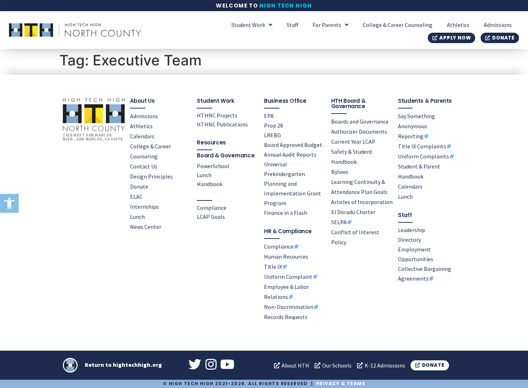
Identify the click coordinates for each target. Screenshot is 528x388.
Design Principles (151, 176)
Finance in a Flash (285, 212)
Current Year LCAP (353, 141)
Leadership (411, 230)
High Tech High (285, 5)
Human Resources (286, 256)
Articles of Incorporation (362, 201)
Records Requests (285, 316)
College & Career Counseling (397, 24)
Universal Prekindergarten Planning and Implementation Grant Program (292, 184)
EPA (269, 115)
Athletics (458, 24)
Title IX (273, 266)
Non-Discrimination (288, 306)
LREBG (272, 135)
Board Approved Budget (293, 144)
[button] (9, 203)
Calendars (142, 136)
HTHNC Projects (217, 115)
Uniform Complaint (288, 276)
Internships (144, 206)
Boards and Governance (360, 121)
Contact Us (143, 166)
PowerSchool (213, 166)
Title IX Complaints (422, 146)
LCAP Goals (211, 216)
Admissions (498, 24)
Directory (409, 239)
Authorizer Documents (359, 131)
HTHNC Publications (222, 124)
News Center (145, 226)
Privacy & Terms (340, 383)
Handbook (209, 184)
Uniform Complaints (423, 156)
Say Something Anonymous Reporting (416, 126)
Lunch (137, 216)
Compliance (211, 207)
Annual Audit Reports (290, 154)
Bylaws (339, 171)
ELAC (136, 196)
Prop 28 (273, 125)
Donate (139, 186)
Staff (292, 24)
